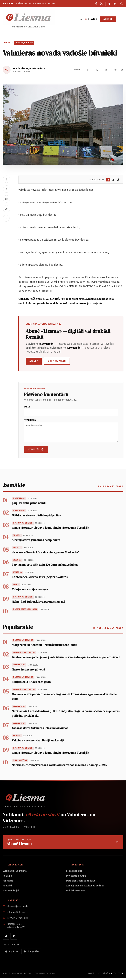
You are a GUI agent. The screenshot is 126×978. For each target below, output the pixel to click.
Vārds (27, 407)
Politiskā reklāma (75, 890)
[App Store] (109, 4)
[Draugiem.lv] (115, 69)
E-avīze (92, 19)
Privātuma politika (76, 875)
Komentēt (33, 449)
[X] (101, 4)
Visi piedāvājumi (57, 361)
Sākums (6, 43)
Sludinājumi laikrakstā (15, 871)
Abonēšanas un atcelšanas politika (85, 885)
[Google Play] (115, 4)
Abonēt (108, 19)
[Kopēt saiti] (122, 70)
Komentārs (30, 420)
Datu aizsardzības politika (80, 880)
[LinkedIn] (106, 69)
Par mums (8, 880)
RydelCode (117, 973)
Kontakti (7, 885)
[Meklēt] (120, 4)
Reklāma (7, 875)
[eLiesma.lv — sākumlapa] (29, 17)
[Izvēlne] (122, 19)
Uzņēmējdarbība (24, 43)
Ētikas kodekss (74, 871)
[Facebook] (96, 4)
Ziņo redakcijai (11, 890)
